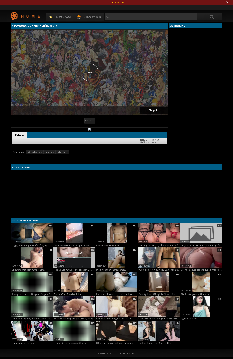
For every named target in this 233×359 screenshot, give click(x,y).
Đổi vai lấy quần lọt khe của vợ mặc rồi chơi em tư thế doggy (201, 269)
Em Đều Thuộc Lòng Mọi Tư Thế (154, 343)
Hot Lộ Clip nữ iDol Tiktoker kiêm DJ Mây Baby (74, 269)
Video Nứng (25, 16)
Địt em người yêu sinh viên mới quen (114, 343)
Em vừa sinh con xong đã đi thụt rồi (114, 294)
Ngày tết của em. (189, 318)
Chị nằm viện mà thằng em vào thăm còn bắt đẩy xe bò (159, 318)
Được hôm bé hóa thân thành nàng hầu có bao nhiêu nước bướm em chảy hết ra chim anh (201, 245)
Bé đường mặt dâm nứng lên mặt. (29, 269)
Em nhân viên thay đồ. (23, 343)
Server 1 (89, 120)
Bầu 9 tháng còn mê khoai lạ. (195, 294)
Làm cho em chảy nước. (108, 245)
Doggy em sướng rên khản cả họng (29, 245)
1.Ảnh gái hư (116, 2)
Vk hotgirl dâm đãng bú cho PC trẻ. (113, 318)
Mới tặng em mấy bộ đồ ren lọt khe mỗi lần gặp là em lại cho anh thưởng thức (159, 245)
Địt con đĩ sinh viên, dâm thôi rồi (70, 343)
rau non (50, 151)
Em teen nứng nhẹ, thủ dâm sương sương (32, 318)
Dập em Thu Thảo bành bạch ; (69, 294)
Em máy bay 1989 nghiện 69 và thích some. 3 (159, 294)
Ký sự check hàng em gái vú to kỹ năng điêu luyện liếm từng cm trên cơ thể (74, 318)
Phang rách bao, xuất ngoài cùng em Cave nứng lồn (32, 294)
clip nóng (62, 151)
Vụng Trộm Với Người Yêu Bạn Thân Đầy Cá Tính (159, 269)
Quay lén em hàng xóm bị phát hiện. (72, 245)
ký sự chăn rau (35, 151)
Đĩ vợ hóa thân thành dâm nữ (111, 269)
